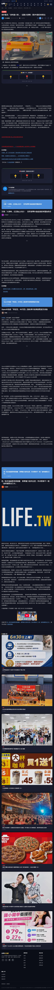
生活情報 (10, 8)
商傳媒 (3, 317)
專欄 (34, 4)
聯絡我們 (50, 1)
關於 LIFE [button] (4, 971)
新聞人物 (41, 962)
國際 (41, 4)
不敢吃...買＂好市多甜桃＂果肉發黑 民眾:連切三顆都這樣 (17, 152)
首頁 (14, 4)
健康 (24, 4)
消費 (31, 4)
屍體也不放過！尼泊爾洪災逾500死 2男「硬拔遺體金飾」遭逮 (20, 289)
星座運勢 (41, 960)
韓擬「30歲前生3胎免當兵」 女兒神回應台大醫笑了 (16, 156)
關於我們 (46, 1)
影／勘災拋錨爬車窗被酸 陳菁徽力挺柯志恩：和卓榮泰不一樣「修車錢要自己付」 (29, 622)
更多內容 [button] (41, 952)
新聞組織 (41, 965)
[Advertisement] (27, 96)
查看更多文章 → (11, 193)
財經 (27, 4)
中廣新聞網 (10, 624)
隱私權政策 (4, 983)
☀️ (48, 4)
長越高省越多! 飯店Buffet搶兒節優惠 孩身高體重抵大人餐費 (17, 159)
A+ (42, 18)
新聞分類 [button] (25, 952)
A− (37, 18)
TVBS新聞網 (11, 162)
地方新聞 (41, 955)
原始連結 (5, 291)
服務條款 (8, 983)
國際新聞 (41, 958)
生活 (21, 4)
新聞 (17, 4)
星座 (44, 4)
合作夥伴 (3, 974)
